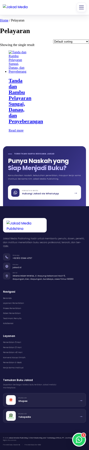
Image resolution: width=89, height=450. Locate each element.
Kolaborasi (8, 323)
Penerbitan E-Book (12, 362)
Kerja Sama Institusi (13, 367)
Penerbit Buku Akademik (11, 445)
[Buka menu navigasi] (81, 7)
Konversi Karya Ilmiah (14, 357)
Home (4, 20)
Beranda (7, 298)
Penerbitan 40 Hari (12, 352)
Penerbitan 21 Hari (12, 347)
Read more (16, 130)
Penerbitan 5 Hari (12, 342)
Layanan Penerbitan (13, 303)
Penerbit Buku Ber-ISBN (33, 445)
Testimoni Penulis (12, 318)
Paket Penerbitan (12, 313)
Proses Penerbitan (12, 308)
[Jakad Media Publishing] (16, 7)
